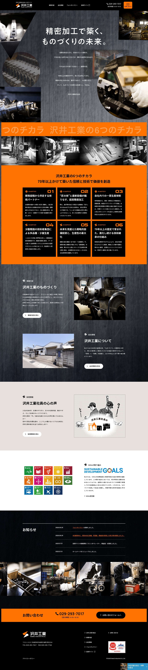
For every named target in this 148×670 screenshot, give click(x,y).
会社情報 (60, 5)
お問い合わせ (114, 633)
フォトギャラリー (72, 5)
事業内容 (51, 5)
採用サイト (84, 5)
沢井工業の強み (91, 633)
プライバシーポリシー (29, 658)
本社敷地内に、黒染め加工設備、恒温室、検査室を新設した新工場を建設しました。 (99, 535)
